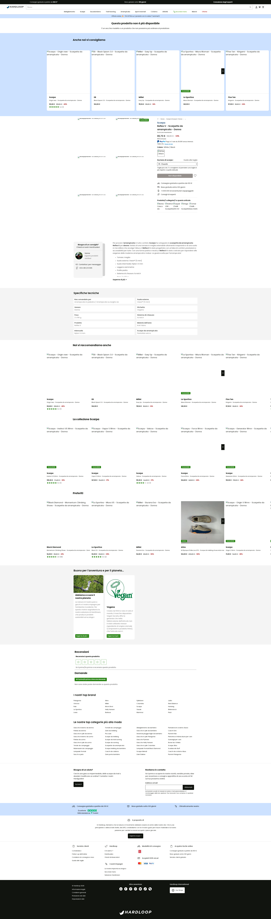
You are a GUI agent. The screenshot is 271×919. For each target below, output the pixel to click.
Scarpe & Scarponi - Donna (174, 119)
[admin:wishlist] (195, 176)
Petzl (169, 712)
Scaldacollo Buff (174, 748)
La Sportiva (78, 709)
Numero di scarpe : (165, 160)
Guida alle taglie (190, 160)
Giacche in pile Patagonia (146, 736)
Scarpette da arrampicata (114, 745)
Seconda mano (181, 12)
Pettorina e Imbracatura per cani (180, 736)
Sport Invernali (140, 12)
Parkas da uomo (79, 739)
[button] (96, 136)
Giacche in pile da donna (83, 733)
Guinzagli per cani (174, 739)
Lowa (75, 712)
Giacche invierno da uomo (83, 736)
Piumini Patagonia (174, 754)
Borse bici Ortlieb (174, 742)
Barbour (108, 712)
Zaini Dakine (141, 754)
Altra (106, 700)
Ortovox (76, 703)
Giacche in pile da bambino (147, 730)
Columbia (140, 703)
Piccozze (108, 733)
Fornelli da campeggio (113, 728)
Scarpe (82, 12)
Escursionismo (95, 12)
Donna (162, 119)
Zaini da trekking (111, 730)
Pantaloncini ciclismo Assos (178, 728)
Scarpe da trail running (113, 739)
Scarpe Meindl (142, 751)
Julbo (170, 700)
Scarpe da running (112, 742)
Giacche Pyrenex (143, 739)
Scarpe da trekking (112, 736)
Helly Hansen (110, 709)
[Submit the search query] (250, 7)
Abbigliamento (69, 12)
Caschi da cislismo (112, 751)
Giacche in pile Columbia (146, 745)
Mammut (140, 712)
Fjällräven (140, 700)
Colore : (166, 147)
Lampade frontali (80, 751)
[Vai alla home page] (159, 119)
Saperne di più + (120, 280)
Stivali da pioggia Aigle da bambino (149, 733)
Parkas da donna (80, 730)
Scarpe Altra (172, 745)
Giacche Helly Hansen (145, 742)
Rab (75, 706)
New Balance (173, 703)
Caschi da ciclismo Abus (177, 751)
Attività (165, 12)
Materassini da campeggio (83, 748)
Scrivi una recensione (164, 132)
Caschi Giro (172, 730)
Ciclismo (154, 12)
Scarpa (161, 123)
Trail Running (111, 12)
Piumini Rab (172, 733)
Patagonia (77, 700)
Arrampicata (125, 12)
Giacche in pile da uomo (83, 742)
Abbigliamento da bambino (146, 728)
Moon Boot (109, 706)
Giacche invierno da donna (84, 728)
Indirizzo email (151, 783)
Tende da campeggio (81, 745)
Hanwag (171, 706)
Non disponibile (175, 176)
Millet (107, 703)
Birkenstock (172, 709)
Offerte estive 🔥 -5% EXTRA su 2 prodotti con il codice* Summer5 (135, 16)
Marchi (194, 12)
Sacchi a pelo (79, 754)
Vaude (139, 709)
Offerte (204, 12)
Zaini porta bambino (112, 754)
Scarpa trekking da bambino (115, 748)
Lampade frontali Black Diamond (148, 748)
